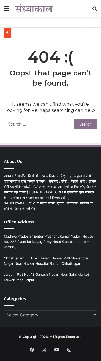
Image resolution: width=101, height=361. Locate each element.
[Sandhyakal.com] (33, 8)
